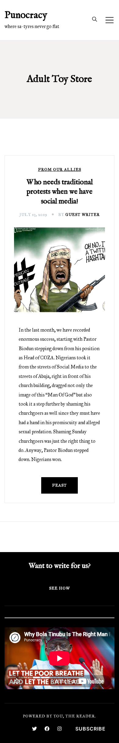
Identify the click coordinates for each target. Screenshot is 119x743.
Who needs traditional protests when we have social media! (60, 192)
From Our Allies (59, 170)
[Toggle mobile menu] (109, 20)
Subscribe (90, 729)
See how (59, 588)
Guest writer (82, 214)
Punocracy (26, 15)
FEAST (59, 485)
